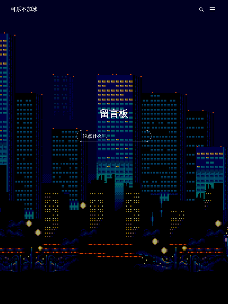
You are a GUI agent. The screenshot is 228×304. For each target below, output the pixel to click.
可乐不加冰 (24, 9)
